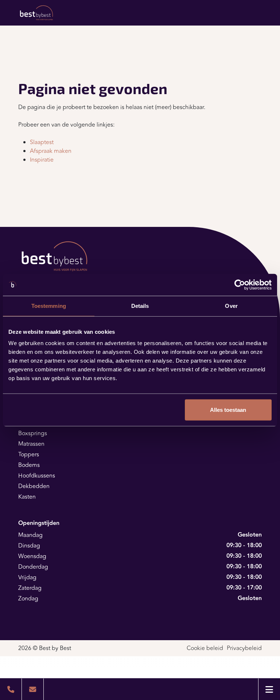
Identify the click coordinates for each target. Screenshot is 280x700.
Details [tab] (140, 305)
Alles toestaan (228, 410)
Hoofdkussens (36, 475)
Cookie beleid (205, 648)
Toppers (28, 454)
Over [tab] (231, 305)
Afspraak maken (50, 151)
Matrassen (31, 444)
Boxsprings (32, 433)
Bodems (29, 465)
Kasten (27, 496)
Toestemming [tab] (48, 305)
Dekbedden (34, 486)
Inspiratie (42, 159)
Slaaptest (42, 142)
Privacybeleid (244, 648)
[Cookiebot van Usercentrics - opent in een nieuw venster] (240, 284)
